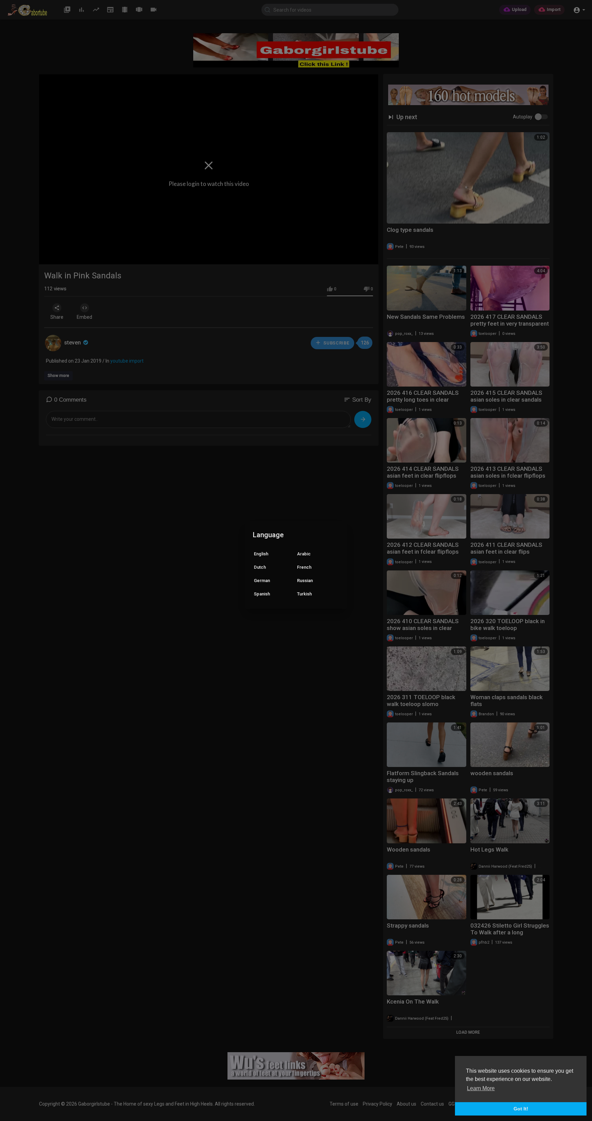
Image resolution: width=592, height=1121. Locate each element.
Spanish (262, 593)
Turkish (304, 593)
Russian (305, 580)
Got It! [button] (521, 1108)
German (262, 580)
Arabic (304, 553)
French (304, 567)
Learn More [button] (481, 1088)
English (261, 553)
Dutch (260, 567)
